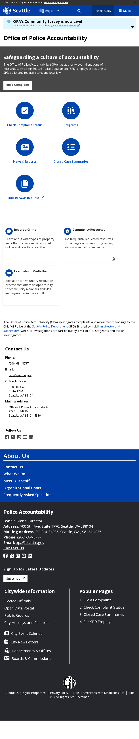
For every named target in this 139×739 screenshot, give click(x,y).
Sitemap (83, 697)
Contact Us (13, 466)
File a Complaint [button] (18, 85)
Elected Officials (17, 600)
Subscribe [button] (13, 579)
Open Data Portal (19, 608)
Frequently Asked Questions (28, 494)
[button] (135, 3)
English (50, 11)
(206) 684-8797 (19, 363)
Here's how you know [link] (56, 2)
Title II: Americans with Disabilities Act (98, 693)
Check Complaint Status (104, 607)
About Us (16, 456)
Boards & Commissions (31, 658)
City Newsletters (25, 642)
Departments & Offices (31, 650)
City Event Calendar (27, 633)
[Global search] (81, 10)
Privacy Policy (59, 693)
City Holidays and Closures (26, 622)
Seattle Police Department (50, 326)
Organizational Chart (22, 487)
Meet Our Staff (16, 480)
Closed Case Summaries (104, 614)
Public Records (16, 615)
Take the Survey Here (65, 25)
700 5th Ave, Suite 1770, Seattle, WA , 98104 (56, 526)
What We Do (14, 473)
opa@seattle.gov (20, 375)
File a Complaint (97, 600)
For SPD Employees (100, 621)
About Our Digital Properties (26, 693)
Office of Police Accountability (45, 38)
